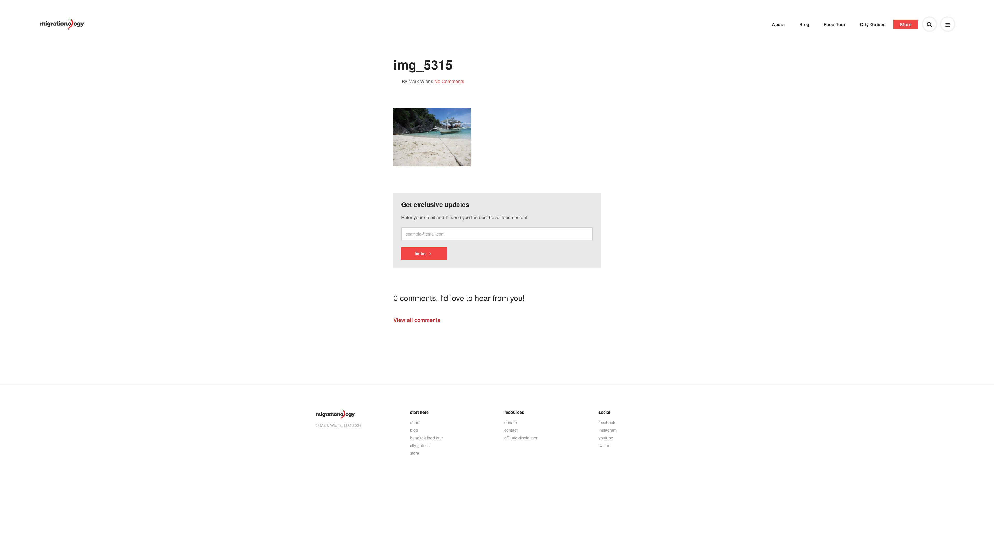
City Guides (873, 24)
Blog (804, 24)
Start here (419, 412)
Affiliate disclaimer (520, 438)
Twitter (603, 445)
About (778, 24)
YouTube (605, 438)
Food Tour (835, 24)
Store (906, 24)
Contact (510, 430)
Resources (514, 412)
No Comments (449, 81)
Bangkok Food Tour (426, 438)
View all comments (416, 319)
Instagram (607, 430)
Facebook (606, 422)
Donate (510, 422)
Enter (421, 253)
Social (604, 412)
